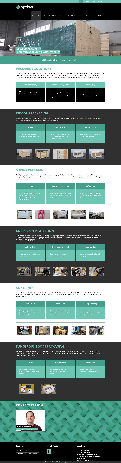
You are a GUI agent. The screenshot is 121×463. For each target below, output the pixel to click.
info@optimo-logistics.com (68, 462)
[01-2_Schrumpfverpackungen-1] (24, 211)
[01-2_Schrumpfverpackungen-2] (42, 211)
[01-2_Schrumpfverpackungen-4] (78, 211)
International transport (29, 451)
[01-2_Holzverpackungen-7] (78, 150)
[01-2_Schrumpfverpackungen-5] (96, 211)
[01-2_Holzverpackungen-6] (60, 150)
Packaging (19, 451)
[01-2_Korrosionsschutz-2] (42, 268)
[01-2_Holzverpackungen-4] (23, 150)
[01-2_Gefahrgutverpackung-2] (48, 385)
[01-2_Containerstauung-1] (24, 327)
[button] (17, 154)
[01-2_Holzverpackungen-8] (96, 150)
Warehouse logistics (33, 453)
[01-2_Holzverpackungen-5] (42, 150)
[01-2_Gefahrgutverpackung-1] (26, 385)
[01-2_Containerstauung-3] (60, 327)
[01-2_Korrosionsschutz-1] (24, 268)
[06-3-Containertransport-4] (96, 327)
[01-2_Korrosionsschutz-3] (60, 268)
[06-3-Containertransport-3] (78, 327)
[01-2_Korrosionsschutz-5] (96, 268)
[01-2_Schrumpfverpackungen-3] (60, 211)
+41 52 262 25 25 (52, 462)
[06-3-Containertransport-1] (42, 327)
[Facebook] (49, 451)
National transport (21, 453)
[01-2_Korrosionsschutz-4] (78, 268)
